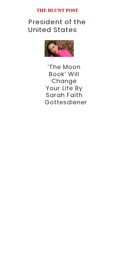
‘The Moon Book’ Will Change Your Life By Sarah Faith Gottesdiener (66, 84)
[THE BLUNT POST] (57, 9)
